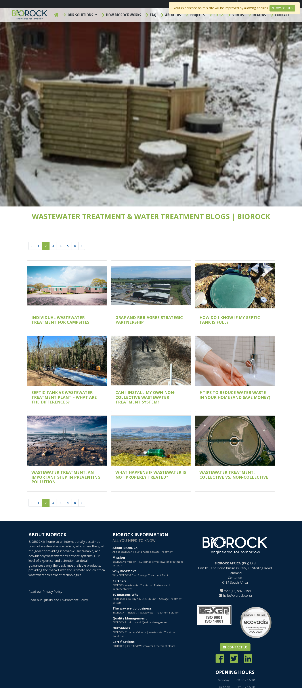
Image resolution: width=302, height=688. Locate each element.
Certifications (144, 643)
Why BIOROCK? (140, 573)
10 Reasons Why (147, 598)
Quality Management (140, 620)
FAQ (152, 14)
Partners (141, 585)
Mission (148, 561)
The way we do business (146, 610)
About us (172, 14)
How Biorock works (123, 14)
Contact (282, 14)
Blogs (218, 14)
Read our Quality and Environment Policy (58, 600)
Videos (237, 14)
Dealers (259, 14)
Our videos (145, 632)
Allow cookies (282, 8)
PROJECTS (197, 14)
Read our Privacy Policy (45, 591)
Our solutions (80, 14)
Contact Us (237, 647)
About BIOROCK (143, 549)
